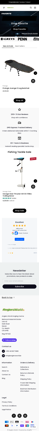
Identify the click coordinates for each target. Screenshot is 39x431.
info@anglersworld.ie (13, 356)
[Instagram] (25, 416)
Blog (3, 378)
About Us (5, 371)
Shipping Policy (25, 379)
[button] (31, 8)
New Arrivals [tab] (8, 46)
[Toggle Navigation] (4, 8)
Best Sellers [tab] (20, 46)
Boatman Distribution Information (28, 390)
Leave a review (19, 239)
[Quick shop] (33, 81)
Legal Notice (6, 409)
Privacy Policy (7, 402)
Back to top (7, 297)
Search (4, 367)
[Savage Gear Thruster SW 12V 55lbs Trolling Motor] (19, 173)
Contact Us (6, 375)
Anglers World (13, 430)
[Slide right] (35, 73)
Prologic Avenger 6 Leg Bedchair (16, 88)
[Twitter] (19, 416)
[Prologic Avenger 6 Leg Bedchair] (19, 67)
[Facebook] (14, 416)
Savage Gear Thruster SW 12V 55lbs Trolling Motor (17, 195)
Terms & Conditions (9, 406)
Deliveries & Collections (24, 368)
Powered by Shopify (25, 430)
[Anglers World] (10, 7)
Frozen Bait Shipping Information (27, 384)
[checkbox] (14, 225)
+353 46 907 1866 (12, 351)
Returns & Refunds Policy (27, 374)
